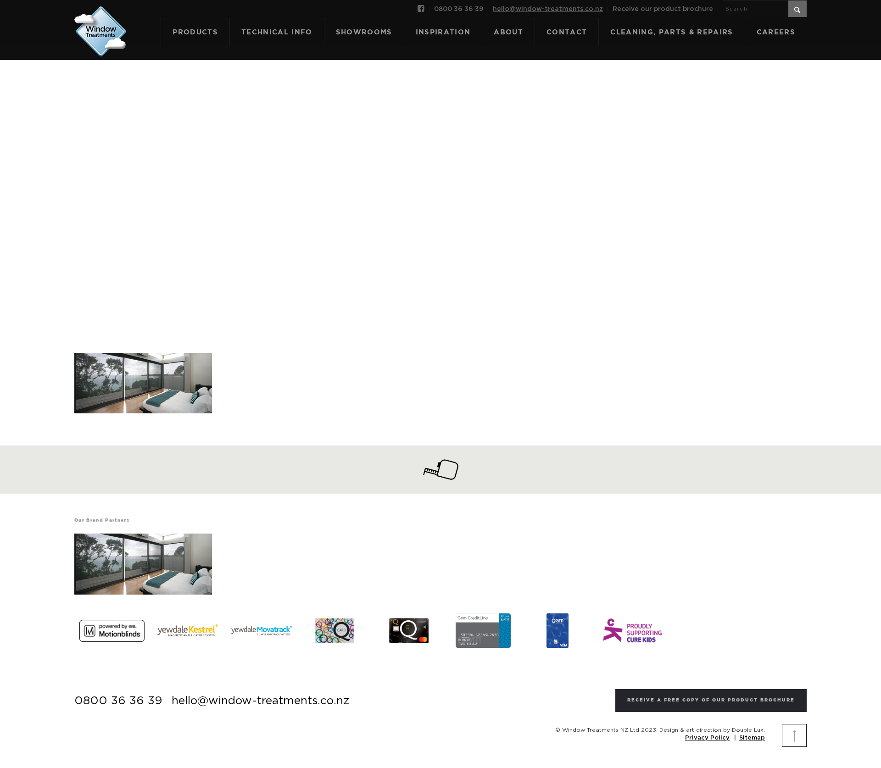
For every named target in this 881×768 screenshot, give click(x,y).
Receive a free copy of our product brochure (711, 700)
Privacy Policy (707, 738)
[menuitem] (421, 9)
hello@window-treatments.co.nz (548, 9)
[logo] (100, 21)
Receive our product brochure (663, 9)
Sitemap (752, 738)
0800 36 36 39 (458, 9)
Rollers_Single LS (440, 192)
